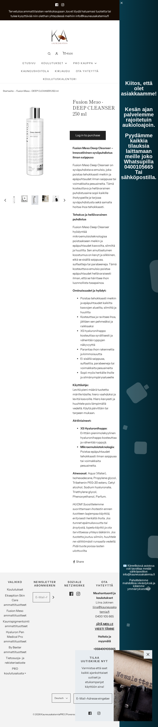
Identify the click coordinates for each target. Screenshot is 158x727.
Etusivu (29, 63)
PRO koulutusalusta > (15, 671)
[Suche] (49, 53)
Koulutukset (15, 589)
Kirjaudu (62, 71)
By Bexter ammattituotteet (15, 649)
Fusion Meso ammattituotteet (15, 613)
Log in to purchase (88, 135)
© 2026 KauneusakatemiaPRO (49, 714)
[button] (5, 200)
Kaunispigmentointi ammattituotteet (16, 624)
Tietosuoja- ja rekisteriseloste (15, 660)
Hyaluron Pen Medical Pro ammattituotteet (15, 636)
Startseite (8, 90)
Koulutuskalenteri (59, 79)
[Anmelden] (56, 53)
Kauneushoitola (35, 71)
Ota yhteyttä (87, 71)
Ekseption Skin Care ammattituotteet (15, 600)
